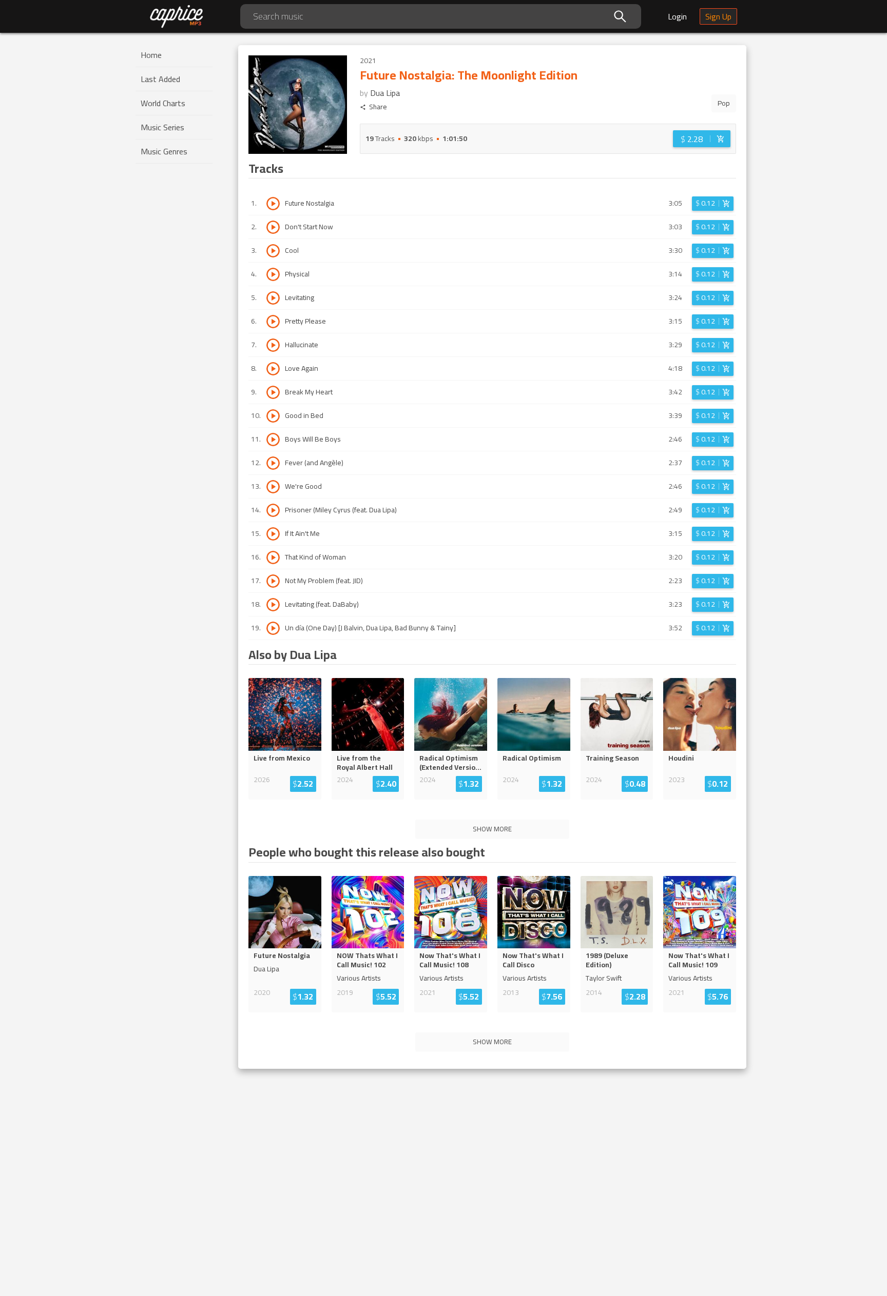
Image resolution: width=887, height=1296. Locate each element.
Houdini (681, 758)
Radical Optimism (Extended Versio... (450, 762)
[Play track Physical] (273, 274)
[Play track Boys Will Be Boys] (273, 439)
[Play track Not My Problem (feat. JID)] (273, 581)
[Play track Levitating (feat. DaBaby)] (273, 604)
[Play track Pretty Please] (273, 321)
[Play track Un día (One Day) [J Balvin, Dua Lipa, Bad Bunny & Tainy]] (273, 628)
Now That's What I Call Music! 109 (698, 960)
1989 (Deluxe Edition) (607, 960)
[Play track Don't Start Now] (273, 227)
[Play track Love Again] (273, 369)
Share (378, 107)
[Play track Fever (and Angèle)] (273, 463)
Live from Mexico (282, 758)
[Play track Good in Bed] (273, 416)
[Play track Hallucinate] (273, 345)
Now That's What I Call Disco (533, 960)
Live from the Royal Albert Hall (365, 762)
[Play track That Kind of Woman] (273, 557)
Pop (724, 103)
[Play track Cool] (273, 251)
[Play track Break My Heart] (273, 392)
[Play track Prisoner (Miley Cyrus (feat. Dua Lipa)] (273, 510)
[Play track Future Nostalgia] (273, 203)
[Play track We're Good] (273, 487)
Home (151, 55)
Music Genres (164, 151)
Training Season (612, 758)
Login (677, 16)
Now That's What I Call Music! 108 (449, 960)
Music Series (162, 127)
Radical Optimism (532, 758)
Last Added (160, 79)
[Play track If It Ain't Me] (273, 534)
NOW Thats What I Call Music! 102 (367, 960)
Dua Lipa (385, 93)
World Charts (163, 103)
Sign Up (718, 16)
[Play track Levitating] (273, 298)
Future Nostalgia (282, 955)
